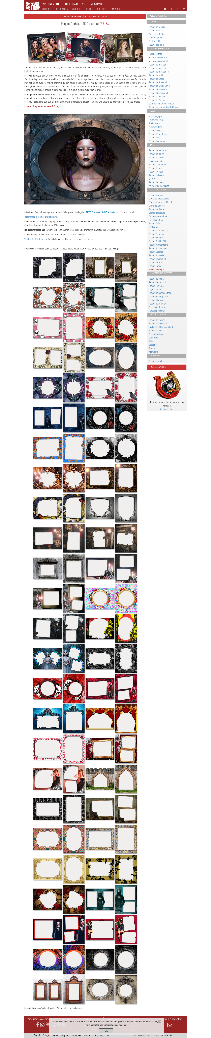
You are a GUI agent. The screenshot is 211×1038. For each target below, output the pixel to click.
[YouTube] (48, 1024)
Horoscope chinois (157, 310)
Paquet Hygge (155, 266)
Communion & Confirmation (161, 103)
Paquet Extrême (156, 285)
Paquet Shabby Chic (158, 241)
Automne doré (155, 127)
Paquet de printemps (158, 134)
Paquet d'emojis (156, 195)
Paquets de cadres (158, 15)
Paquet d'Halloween (158, 89)
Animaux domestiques (159, 185)
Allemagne (153, 351)
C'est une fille (155, 41)
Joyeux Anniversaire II (159, 61)
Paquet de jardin (156, 157)
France (152, 348)
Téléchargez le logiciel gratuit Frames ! (42, 216)
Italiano (86, 1035)
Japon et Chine (155, 330)
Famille (153, 21)
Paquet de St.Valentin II (159, 85)
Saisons (153, 110)
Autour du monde (158, 314)
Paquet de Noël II (156, 78)
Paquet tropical (156, 171)
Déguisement (155, 289)
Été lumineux (155, 123)
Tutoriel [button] (89, 9)
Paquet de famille (157, 27)
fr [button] (183, 8)
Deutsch (56, 1035)
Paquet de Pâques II (158, 100)
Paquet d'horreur (156, 300)
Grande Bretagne (157, 334)
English (37, 1035)
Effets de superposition (159, 198)
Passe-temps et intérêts (161, 273)
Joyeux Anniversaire (158, 57)
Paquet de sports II (157, 282)
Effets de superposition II (160, 202)
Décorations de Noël (158, 216)
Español (65, 1035)
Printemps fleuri (156, 120)
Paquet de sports (156, 278)
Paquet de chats (156, 182)
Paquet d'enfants (156, 44)
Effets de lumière (157, 205)
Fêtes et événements (159, 48)
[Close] (159, 1021)
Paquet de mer (155, 168)
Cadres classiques (157, 212)
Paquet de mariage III (159, 71)
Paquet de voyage (157, 320)
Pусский (105, 1035)
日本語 (95, 1035)
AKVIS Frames (92, 212)
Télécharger (61, 9)
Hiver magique (155, 116)
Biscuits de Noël (156, 220)
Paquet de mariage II (158, 68)
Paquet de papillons (158, 150)
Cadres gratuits (157, 355)
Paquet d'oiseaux (156, 175)
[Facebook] (37, 1024)
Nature (153, 145)
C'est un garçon (156, 37)
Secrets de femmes (158, 307)
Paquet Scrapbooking (158, 230)
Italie (151, 341)
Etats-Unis (153, 337)
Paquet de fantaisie (158, 303)
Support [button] (101, 9)
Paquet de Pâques (157, 96)
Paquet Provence (156, 234)
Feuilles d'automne (157, 164)
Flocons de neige (156, 161)
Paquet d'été (154, 137)
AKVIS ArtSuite (108, 212)
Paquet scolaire (156, 30)
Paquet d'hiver (155, 130)
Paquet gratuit (155, 361)
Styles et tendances (159, 189)
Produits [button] (46, 9)
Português (76, 1035)
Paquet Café (154, 223)
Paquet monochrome (158, 244)
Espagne (153, 344)
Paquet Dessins (156, 251)
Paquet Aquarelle (156, 255)
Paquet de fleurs (156, 153)
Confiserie (153, 227)
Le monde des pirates (159, 296)
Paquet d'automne (157, 141)
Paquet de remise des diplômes (163, 107)
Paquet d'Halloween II (158, 93)
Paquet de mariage (157, 64)
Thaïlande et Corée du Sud (161, 327)
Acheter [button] (76, 9)
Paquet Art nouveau (158, 248)
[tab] (166, 16)
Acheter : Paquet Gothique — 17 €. (39, 106)
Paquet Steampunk (157, 259)
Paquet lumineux (156, 209)
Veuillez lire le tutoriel (34, 239)
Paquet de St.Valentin (158, 82)
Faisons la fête (155, 53)
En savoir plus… (167, 409)
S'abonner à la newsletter (170, 1019)
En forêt (152, 178)
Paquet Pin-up (155, 262)
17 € (101, 24)
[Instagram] (42, 1024)
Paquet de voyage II (158, 323)
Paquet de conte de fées (160, 292)
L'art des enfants (156, 34)
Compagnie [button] (115, 9)
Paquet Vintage (156, 237)
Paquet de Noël (156, 75)
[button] (33, 159)
